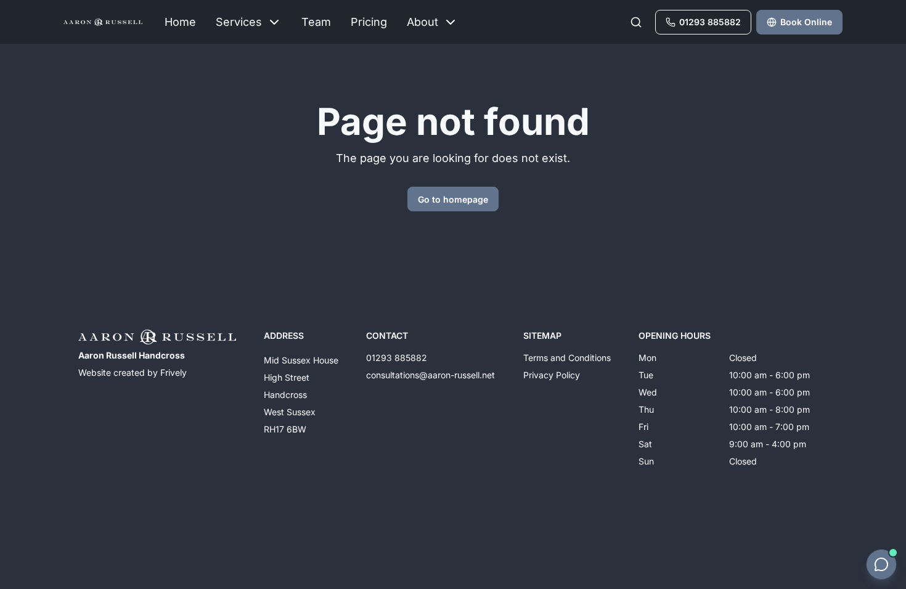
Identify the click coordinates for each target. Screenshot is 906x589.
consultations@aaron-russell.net (430, 375)
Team (316, 21)
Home (180, 21)
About (422, 21)
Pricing (369, 21)
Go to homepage (453, 199)
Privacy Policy (551, 375)
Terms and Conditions (567, 357)
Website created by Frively (132, 372)
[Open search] (636, 22)
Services (239, 21)
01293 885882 (396, 357)
